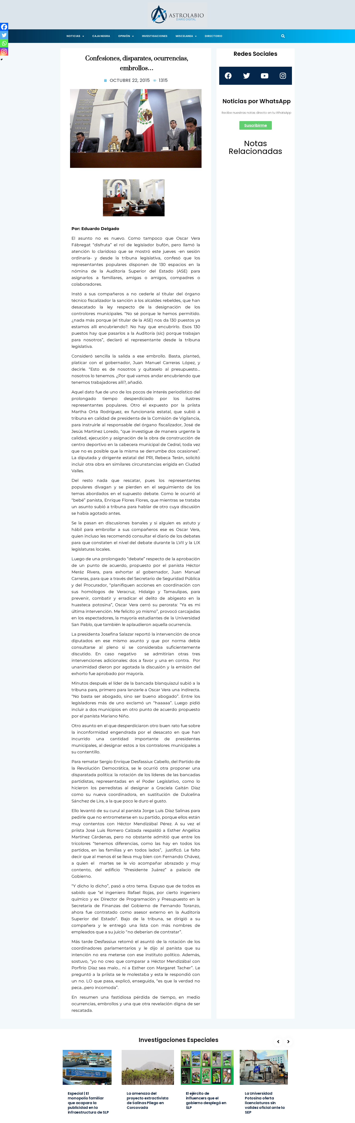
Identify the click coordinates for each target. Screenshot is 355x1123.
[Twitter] (4, 35)
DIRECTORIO (213, 36)
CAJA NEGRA (101, 36)
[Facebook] (4, 27)
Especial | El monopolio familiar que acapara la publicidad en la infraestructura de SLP (88, 1103)
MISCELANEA (184, 36)
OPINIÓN (124, 36)
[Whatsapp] (4, 43)
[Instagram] (4, 51)
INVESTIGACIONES (154, 36)
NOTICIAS (73, 36)
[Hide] (1, 59)
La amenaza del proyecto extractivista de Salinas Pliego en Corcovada (147, 1100)
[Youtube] (265, 76)
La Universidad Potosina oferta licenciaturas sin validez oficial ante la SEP (265, 1103)
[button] (283, 36)
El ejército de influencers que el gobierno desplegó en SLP (206, 1100)
